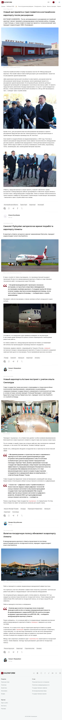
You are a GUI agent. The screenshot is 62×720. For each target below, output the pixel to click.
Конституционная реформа (25, 6)
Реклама (3, 708)
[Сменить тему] (54, 2)
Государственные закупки (39, 693)
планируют (34, 622)
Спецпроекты (38, 6)
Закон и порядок (51, 6)
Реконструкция (9, 648)
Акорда (23, 508)
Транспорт (23, 204)
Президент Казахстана (35, 508)
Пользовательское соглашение (40, 682)
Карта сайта (4, 702)
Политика (3, 685)
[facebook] (45, 673)
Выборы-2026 (10, 6)
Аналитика (4, 688)
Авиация (21, 358)
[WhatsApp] (9, 208)
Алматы (37, 358)
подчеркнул (32, 501)
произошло (19, 629)
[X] (22, 208)
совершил (47, 348)
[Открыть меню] (59, 2)
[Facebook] (17, 208)
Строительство (29, 648)
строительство (33, 638)
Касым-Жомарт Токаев (11, 508)
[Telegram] (13, 208)
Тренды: (3, 6)
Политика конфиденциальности (40, 685)
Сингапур (15, 512)
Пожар (6, 358)
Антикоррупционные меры (39, 691)
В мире (3, 693)
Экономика (4, 691)
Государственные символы (39, 688)
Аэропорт (32, 204)
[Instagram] (4, 208)
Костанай (41, 204)
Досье (44, 6)
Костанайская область (11, 204)
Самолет (13, 358)
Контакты (3, 705)
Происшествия (5, 682)
